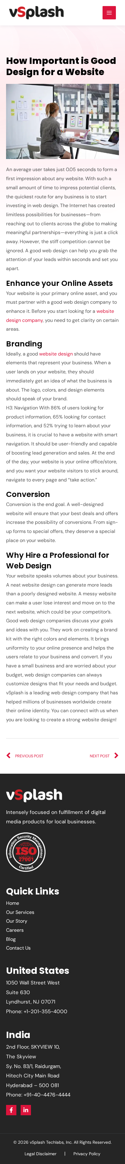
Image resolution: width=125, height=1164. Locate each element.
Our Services (20, 912)
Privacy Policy (86, 1153)
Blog (11, 939)
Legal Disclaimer (40, 1153)
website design (56, 354)
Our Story (16, 921)
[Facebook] (11, 1110)
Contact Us (18, 948)
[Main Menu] (109, 12)
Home (12, 903)
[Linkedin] (26, 1110)
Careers (15, 930)
